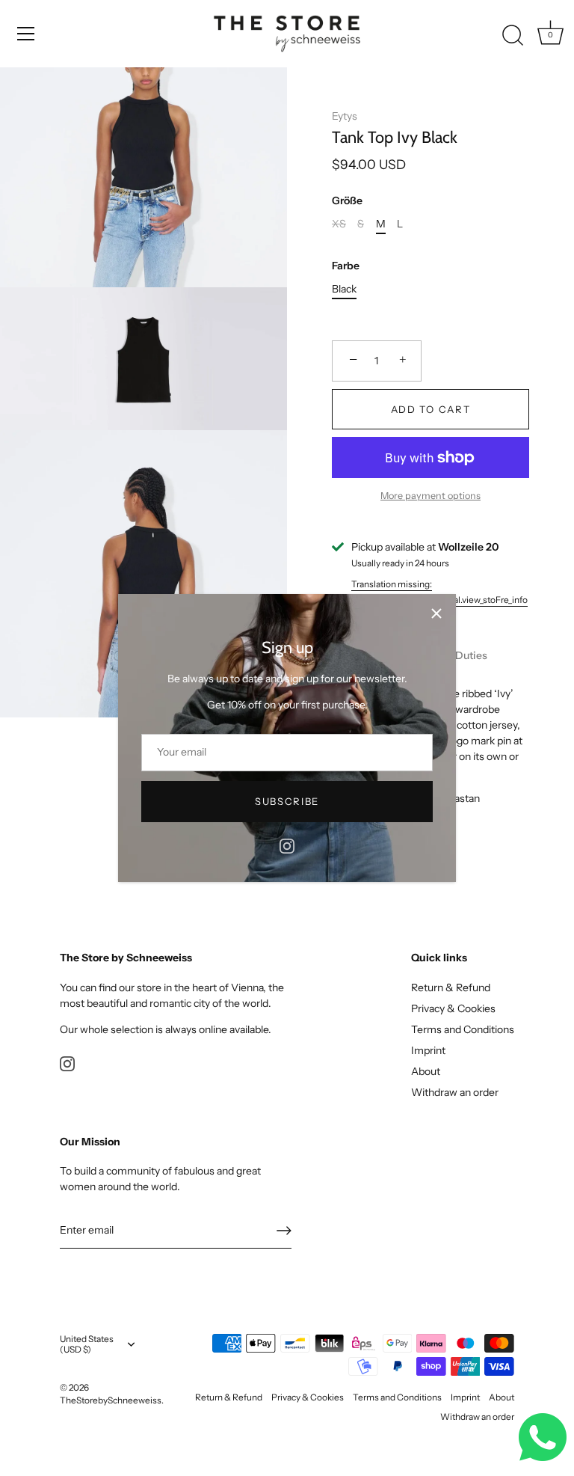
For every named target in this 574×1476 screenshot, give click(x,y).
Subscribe (287, 801)
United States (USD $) (87, 1345)
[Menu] (26, 33)
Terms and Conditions (462, 1029)
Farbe (345, 266)
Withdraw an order (455, 1092)
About (425, 1071)
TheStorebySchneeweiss (110, 1400)
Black (344, 289)
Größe (347, 201)
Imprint (428, 1050)
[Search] (512, 35)
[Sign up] (284, 1230)
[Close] (436, 613)
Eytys (344, 116)
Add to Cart (431, 409)
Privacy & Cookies (453, 1008)
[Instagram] (287, 845)
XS (339, 224)
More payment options (430, 495)
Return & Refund (450, 987)
